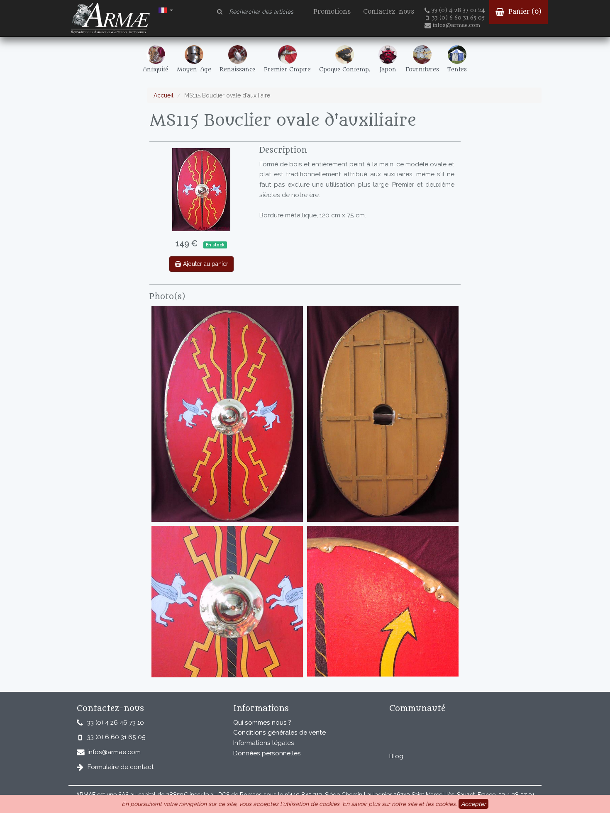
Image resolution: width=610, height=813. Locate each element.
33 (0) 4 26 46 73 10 (115, 722)
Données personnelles (267, 753)
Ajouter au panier (204, 263)
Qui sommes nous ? (262, 722)
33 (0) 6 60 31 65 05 (458, 18)
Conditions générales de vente (279, 732)
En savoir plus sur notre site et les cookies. (399, 804)
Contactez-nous (388, 11)
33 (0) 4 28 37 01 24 (458, 10)
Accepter (473, 804)
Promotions (332, 11)
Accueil (163, 95)
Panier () (524, 11)
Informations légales (263, 743)
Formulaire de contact (121, 767)
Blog (396, 756)
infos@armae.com (456, 25)
